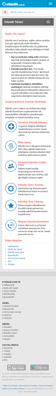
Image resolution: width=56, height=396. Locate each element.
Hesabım (8, 327)
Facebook (8, 348)
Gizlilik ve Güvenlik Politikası (13, 389)
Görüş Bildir (9, 336)
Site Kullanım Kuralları (28, 386)
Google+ (8, 354)
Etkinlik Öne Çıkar (16, 252)
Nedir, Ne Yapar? (15, 249)
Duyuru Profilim (11, 330)
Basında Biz (13, 255)
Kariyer (7, 339)
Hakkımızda (13, 246)
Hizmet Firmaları (11, 306)
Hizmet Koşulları (46, 386)
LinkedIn (7, 357)
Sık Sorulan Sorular (16, 258)
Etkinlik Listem (10, 333)
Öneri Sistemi (10, 291)
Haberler (8, 315)
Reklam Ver (9, 309)
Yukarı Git (7, 386)
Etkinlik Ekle (9, 294)
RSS (9, 261)
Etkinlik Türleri (13, 21)
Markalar (8, 318)
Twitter (7, 351)
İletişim (11, 264)
